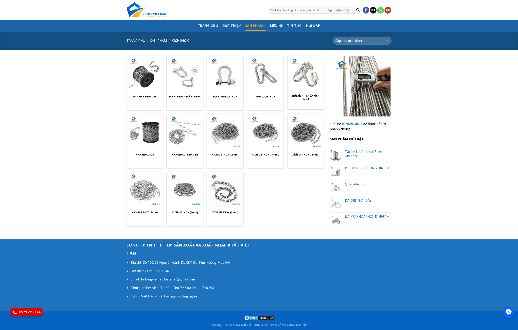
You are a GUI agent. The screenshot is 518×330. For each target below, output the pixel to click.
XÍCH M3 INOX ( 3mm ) (265, 154)
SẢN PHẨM (254, 25)
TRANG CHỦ (208, 25)
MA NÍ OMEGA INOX (225, 96)
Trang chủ (135, 40)
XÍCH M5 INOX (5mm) (145, 212)
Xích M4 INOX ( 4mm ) (305, 154)
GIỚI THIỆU (231, 25)
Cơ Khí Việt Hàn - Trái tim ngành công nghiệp (165, 296)
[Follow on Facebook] (366, 10)
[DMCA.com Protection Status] (259, 317)
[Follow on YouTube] (387, 10)
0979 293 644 (29, 312)
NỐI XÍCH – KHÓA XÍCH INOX (306, 97)
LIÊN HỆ (276, 25)
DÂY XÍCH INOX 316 (144, 96)
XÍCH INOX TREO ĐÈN (185, 154)
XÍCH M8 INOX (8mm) (225, 212)
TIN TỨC (294, 25)
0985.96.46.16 (352, 124)
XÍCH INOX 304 (145, 154)
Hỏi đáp (313, 25)
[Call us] (380, 10)
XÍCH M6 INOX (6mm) (185, 212)
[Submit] (358, 10)
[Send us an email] (373, 10)
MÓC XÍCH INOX (265, 96)
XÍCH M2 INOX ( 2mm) (225, 154)
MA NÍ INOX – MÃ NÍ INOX (185, 96)
